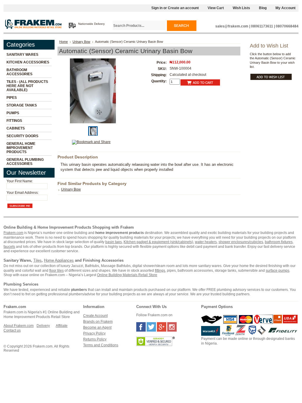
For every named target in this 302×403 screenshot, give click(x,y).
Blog (263, 8)
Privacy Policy (94, 333)
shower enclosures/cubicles (241, 242)
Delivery (43, 326)
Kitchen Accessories (27, 62)
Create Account (95, 316)
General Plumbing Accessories (25, 162)
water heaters (206, 242)
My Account (285, 8)
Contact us (12, 330)
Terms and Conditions (100, 345)
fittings (160, 270)
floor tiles (56, 270)
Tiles (37, 260)
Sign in (157, 8)
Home (63, 41)
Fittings (14, 121)
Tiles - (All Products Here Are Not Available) (27, 86)
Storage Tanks (21, 105)
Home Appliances (59, 260)
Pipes (11, 98)
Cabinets (15, 128)
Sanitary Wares (22, 55)
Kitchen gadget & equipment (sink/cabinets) (158, 242)
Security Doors (22, 136)
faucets (9, 247)
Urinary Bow (81, 41)
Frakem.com (13, 233)
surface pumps (277, 270)
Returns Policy (94, 339)
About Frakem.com (19, 326)
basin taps (113, 242)
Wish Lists (241, 8)
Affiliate (62, 326)
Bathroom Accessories (19, 72)
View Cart (216, 8)
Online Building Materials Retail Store (127, 275)
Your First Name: (19, 181)
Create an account (183, 8)
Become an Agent (97, 327)
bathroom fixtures (279, 242)
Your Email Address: (22, 193)
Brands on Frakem (98, 322)
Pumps (12, 113)
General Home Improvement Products (20, 148)
